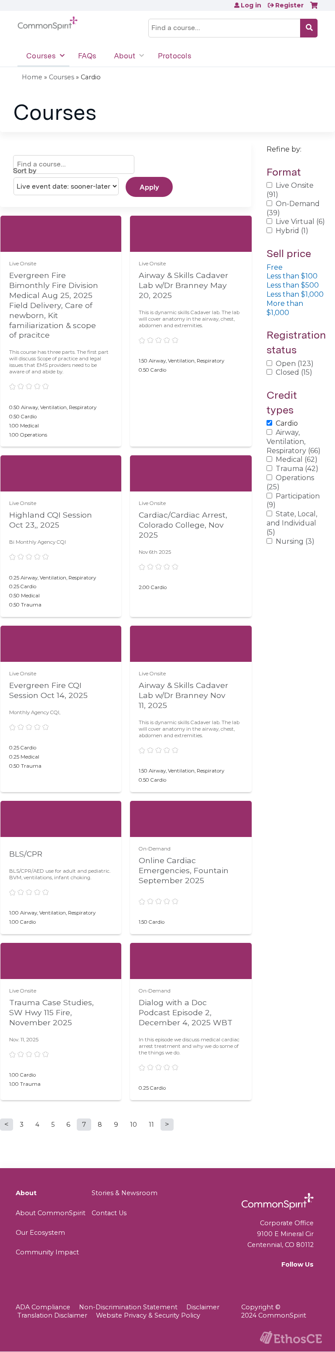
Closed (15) (294, 372)
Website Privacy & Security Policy (148, 1315)
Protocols (174, 55)
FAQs (87, 55)
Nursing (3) (295, 541)
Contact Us (109, 1213)
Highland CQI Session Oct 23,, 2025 (50, 519)
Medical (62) (297, 459)
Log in (251, 5)
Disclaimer (202, 1307)
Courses (41, 55)
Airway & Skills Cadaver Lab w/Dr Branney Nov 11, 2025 (183, 695)
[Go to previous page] (6, 1124)
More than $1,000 (285, 308)
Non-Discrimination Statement (128, 1307)
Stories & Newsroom (124, 1193)
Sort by (24, 170)
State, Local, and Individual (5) (292, 523)
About (124, 55)
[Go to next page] (167, 1124)
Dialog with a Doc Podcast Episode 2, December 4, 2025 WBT (185, 1012)
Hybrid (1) (292, 231)
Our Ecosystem (40, 1233)
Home (32, 77)
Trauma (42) (297, 468)
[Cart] (314, 8)
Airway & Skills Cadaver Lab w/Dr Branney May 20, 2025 (183, 285)
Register (289, 5)
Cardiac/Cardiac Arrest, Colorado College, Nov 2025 (183, 524)
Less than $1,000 (295, 294)
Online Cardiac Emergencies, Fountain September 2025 (184, 870)
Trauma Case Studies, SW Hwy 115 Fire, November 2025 (51, 1012)
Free (275, 267)
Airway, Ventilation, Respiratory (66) (294, 441)
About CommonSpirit (50, 1213)
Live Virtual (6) (300, 221)
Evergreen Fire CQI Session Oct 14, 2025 (48, 690)
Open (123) (295, 363)
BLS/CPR (25, 853)
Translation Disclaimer (52, 1315)
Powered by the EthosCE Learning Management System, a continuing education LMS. (291, 1337)
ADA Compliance (43, 1307)
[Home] (47, 23)
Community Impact (47, 1252)
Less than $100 (292, 276)
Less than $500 (293, 285)
